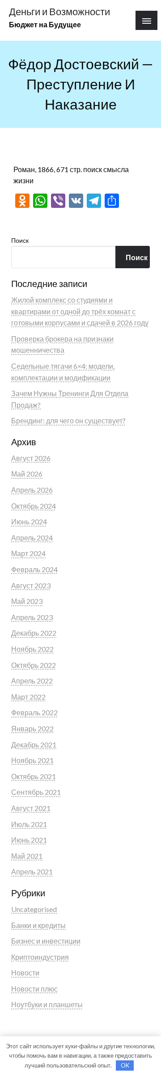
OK (125, 1065)
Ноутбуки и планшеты (47, 1004)
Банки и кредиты (38, 925)
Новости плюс (34, 988)
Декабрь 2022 (33, 633)
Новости (25, 972)
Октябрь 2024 (33, 506)
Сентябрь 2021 (36, 792)
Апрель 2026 (32, 489)
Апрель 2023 (32, 617)
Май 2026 (26, 473)
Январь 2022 (32, 728)
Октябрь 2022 (33, 665)
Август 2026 (31, 458)
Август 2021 (31, 808)
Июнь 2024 (29, 521)
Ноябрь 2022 (32, 649)
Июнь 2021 (29, 839)
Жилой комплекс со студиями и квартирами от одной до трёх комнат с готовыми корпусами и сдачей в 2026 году (79, 311)
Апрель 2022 (32, 680)
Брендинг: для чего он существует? (68, 420)
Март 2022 (28, 696)
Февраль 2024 (34, 569)
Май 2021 (26, 856)
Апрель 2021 (32, 871)
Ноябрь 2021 (32, 760)
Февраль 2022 (34, 712)
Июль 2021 (29, 824)
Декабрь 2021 (33, 744)
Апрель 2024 (32, 537)
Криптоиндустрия (40, 957)
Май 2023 (26, 601)
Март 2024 (28, 553)
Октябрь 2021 (33, 776)
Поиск (20, 240)
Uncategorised (34, 909)
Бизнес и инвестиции (45, 941)
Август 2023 (31, 585)
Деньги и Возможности (59, 11)
